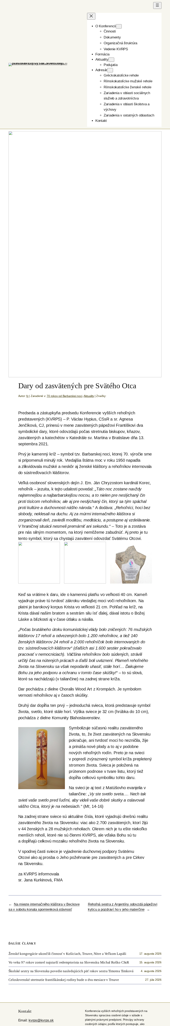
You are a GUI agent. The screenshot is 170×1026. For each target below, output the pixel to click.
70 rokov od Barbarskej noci (64, 396)
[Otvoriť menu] (157, 5)
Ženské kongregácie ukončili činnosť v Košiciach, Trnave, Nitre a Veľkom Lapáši (67, 954)
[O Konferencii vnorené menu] (119, 26)
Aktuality (89, 396)
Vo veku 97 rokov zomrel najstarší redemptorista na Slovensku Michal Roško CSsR (68, 962)
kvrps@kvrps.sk (41, 1020)
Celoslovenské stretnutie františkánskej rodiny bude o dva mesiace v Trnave (63, 980)
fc (27, 396)
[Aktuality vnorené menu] (111, 60)
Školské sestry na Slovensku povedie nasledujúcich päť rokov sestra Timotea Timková (71, 971)
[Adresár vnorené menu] (110, 70)
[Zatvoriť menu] (91, 16)
